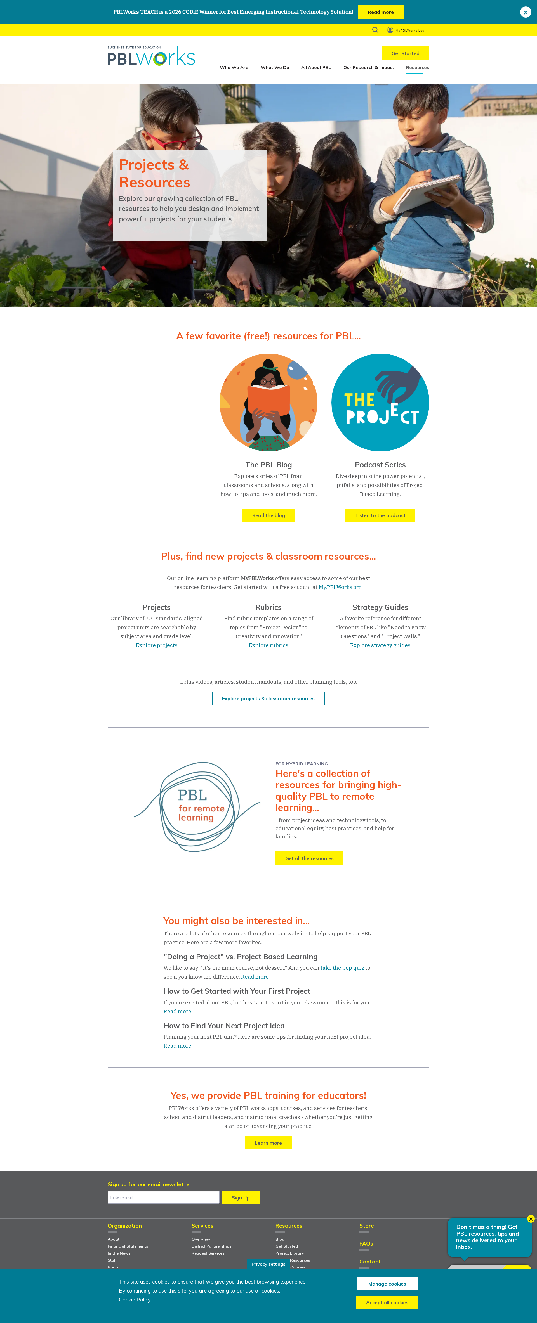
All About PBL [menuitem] (316, 67)
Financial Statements (128, 1246)
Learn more (268, 1143)
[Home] (151, 58)
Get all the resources (309, 858)
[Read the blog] (268, 407)
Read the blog (268, 515)
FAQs (366, 1244)
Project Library (289, 1253)
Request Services (208, 1253)
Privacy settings (268, 1264)
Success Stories (290, 1267)
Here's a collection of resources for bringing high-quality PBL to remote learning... (338, 790)
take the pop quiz (342, 967)
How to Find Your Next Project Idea (224, 1025)
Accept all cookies (387, 1302)
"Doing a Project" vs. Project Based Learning (241, 956)
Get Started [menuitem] (406, 53)
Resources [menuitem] (417, 67)
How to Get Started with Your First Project (237, 991)
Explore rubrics (268, 645)
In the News (119, 1253)
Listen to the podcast (380, 515)
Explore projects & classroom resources (268, 698)
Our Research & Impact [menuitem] (368, 67)
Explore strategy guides (380, 645)
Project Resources (292, 1260)
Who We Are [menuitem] (234, 67)
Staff (112, 1260)
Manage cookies (387, 1284)
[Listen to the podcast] (380, 407)
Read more (381, 12)
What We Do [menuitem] (275, 67)
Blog (279, 1239)
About (113, 1239)
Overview (201, 1239)
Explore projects (157, 645)
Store (366, 1226)
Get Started (286, 1246)
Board (114, 1267)
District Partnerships (211, 1246)
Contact (370, 1262)
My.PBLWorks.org (340, 587)
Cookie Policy (135, 1299)
